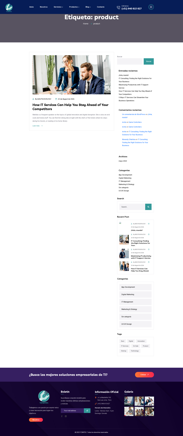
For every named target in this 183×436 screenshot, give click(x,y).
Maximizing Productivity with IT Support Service (141, 257)
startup (123, 351)
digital (131, 341)
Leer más (36, 126)
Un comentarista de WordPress (133, 114)
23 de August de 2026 (66, 99)
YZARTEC (83, 432)
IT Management (124, 181)
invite (124, 122)
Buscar (119, 57)
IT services (124, 346)
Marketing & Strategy (126, 184)
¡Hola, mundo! (124, 75)
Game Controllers (135, 122)
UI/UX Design (124, 191)
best (122, 341)
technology (135, 351)
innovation (141, 341)
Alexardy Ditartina (128, 139)
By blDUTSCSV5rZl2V (43, 99)
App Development (125, 175)
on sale (135, 346)
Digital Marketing (125, 178)
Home (86, 24)
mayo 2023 (123, 161)
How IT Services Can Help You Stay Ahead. (140, 270)
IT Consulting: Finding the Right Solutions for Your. (140, 243)
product (96, 24)
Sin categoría (123, 188)
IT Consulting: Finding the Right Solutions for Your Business (135, 142)
